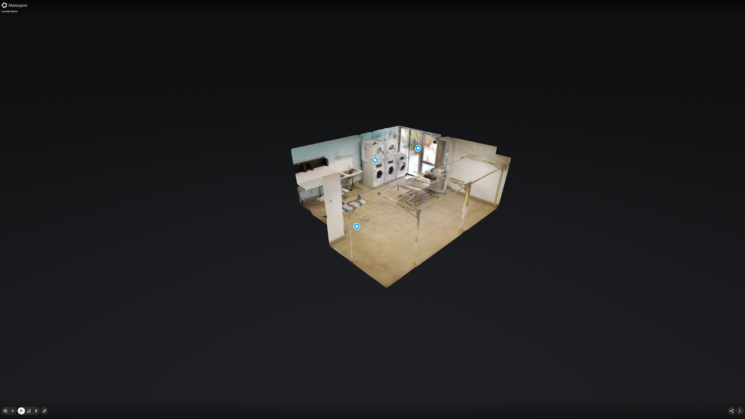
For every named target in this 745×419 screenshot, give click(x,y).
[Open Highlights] (5, 410)
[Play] (12, 410)
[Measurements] (44, 411)
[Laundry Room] (372, 209)
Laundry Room (9, 11)
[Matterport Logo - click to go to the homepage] (14, 5)
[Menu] (739, 411)
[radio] (21, 410)
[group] (28, 411)
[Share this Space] (731, 411)
